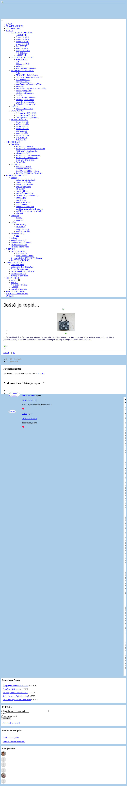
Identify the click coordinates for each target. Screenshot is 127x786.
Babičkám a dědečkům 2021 (22, 267)
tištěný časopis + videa (24, 256)
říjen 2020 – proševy (19, 285)
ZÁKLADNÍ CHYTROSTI (17, 175)
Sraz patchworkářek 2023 (26, 115)
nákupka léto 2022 (23, 153)
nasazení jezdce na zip (24, 193)
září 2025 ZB (21, 140)
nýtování (19, 213)
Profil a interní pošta (11, 737)
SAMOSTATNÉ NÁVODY (22, 71)
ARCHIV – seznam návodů (17, 294)
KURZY (9, 30)
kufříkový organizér (23, 91)
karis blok (20, 86)
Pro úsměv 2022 (17, 265)
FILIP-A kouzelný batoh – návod (29, 77)
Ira (14, 353)
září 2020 (14, 287)
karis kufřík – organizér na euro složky (31, 88)
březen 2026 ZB (22, 129)
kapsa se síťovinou (23, 202)
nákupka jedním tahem (25, 100)
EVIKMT (10, 296)
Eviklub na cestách (23, 166)
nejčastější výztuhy (23, 187)
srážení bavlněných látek (25, 180)
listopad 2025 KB (23, 51)
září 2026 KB (21, 35)
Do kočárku (20, 162)
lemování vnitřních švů (25, 207)
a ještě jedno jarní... (14, 359)
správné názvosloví (18, 240)
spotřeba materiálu (23, 231)
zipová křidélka (22, 191)
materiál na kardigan (19, 289)
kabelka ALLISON (23, 82)
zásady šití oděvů (22, 229)
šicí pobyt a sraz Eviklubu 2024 (15, 696)
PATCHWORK (17, 111)
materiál (14, 238)
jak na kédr (20, 189)
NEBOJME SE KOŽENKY (22, 57)
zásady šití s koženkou (24, 184)
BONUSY (15, 144)
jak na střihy (20, 227)
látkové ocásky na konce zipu (27, 195)
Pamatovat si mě (10, 716)
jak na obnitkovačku (19, 245)
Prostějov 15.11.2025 (11, 689)
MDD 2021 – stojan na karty (27, 158)
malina (24, 414)
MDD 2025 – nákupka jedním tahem (30, 149)
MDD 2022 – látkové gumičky (28, 155)
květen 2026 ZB (22, 124)
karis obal (19, 66)
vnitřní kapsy (21, 198)
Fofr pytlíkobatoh (23, 80)
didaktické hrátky (17, 233)
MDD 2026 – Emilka (24, 146)
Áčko (18, 73)
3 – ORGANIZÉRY (19, 251)
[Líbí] (23, 409)
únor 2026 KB (21, 46)
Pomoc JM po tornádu (19, 269)
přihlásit (41, 373)
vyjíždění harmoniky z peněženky (29, 211)
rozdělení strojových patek (21, 242)
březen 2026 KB (22, 44)
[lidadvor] (3, 783)
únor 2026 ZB (21, 131)
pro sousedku (11, 361)
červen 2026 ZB (22, 122)
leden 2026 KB (22, 48)
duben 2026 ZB (22, 126)
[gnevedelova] (3, 772)
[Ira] (5, 346)
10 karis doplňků (22, 64)
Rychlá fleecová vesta (24, 109)
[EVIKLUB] (63, 3)
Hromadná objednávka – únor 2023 (17, 700)
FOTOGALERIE (13, 28)
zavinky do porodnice (19, 276)
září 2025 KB (21, 55)
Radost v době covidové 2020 (22, 271)
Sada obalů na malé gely (25, 104)
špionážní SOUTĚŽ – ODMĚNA (29, 173)
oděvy (13, 222)
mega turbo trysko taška (25, 160)
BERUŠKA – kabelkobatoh (27, 75)
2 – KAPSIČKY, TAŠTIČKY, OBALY (26, 258)
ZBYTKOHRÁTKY (19, 120)
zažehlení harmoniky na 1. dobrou (29, 209)
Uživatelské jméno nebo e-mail (13, 711)
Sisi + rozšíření (22, 59)
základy (19, 218)
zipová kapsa (21, 200)
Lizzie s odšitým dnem (24, 93)
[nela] (3, 761)
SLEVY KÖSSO (13, 278)
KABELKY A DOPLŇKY (22, 33)
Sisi (17, 62)
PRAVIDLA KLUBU (14, 26)
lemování (19, 220)
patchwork (15, 216)
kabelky (14, 178)
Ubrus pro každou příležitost (27, 117)
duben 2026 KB (22, 42)
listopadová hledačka (24, 169)
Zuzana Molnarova (28, 395)
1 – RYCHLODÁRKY (20, 260)
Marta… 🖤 (15, 280)
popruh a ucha (21, 204)
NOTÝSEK (11, 249)
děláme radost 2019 (18, 273)
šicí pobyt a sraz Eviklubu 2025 (15, 693)
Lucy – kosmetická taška (25, 97)
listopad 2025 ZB (23, 135)
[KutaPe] (3, 756)
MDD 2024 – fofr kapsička (26, 151)
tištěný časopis (21, 253)
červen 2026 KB (22, 37)
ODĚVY (14, 106)
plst (17, 236)
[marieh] (3, 766)
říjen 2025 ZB (21, 137)
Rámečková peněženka (25, 102)
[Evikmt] (3, 777)
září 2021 (14, 283)
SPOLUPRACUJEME (15, 291)
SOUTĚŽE (15, 164)
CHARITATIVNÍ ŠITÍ (15, 262)
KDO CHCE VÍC (13, 142)
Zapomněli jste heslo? (11, 723)
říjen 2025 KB (21, 53)
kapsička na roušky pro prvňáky (28, 84)
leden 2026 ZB (22, 133)
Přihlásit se (6, 719)
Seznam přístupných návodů (14, 742)
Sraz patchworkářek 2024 (26, 113)
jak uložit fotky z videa (20, 247)
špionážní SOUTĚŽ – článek (27, 171)
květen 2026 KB (22, 39)
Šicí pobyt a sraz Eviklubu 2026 (15, 686)
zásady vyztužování (23, 182)
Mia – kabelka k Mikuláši (26, 68)
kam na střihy (21, 224)
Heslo (3, 714)
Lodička (19, 95)
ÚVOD (9, 24)
